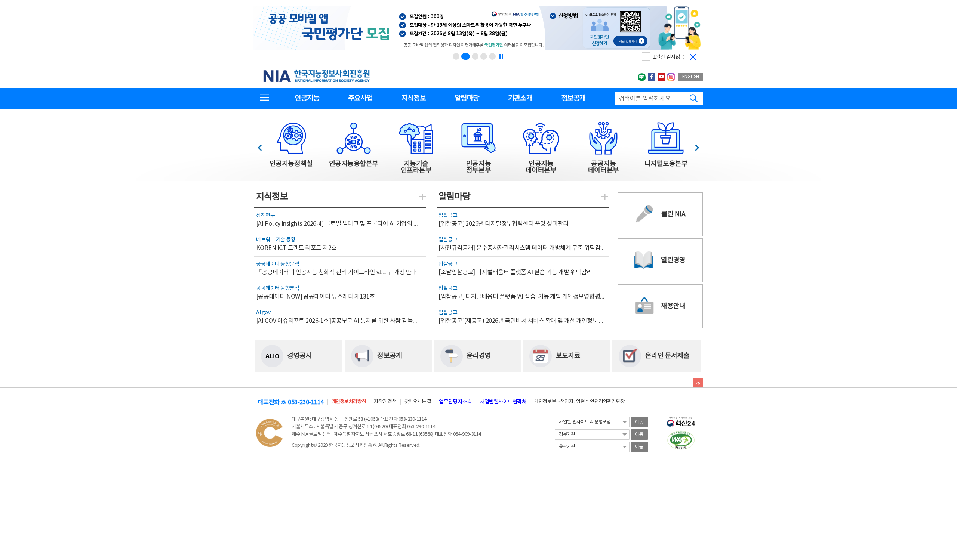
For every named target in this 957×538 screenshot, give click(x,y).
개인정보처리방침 (349, 401)
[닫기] (693, 57)
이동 (639, 422)
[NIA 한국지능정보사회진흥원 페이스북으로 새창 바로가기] (651, 77)
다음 (693, 145)
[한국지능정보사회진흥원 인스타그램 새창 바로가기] (671, 77)
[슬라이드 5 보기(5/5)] (492, 56)
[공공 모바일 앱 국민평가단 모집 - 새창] (477, 29)
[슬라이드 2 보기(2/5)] (465, 56)
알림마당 (467, 98)
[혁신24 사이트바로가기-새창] (681, 420)
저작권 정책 (385, 401)
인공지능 (307, 98)
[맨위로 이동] (698, 384)
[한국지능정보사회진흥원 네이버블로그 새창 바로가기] (642, 77)
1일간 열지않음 (669, 57)
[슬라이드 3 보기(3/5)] (475, 56)
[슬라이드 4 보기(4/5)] (483, 56)
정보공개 (573, 98)
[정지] (501, 56)
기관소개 (520, 98)
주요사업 (360, 98)
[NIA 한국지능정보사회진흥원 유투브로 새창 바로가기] (661, 77)
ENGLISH (690, 76)
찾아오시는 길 (417, 401)
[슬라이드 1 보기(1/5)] (456, 56)
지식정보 (413, 98)
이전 (263, 145)
